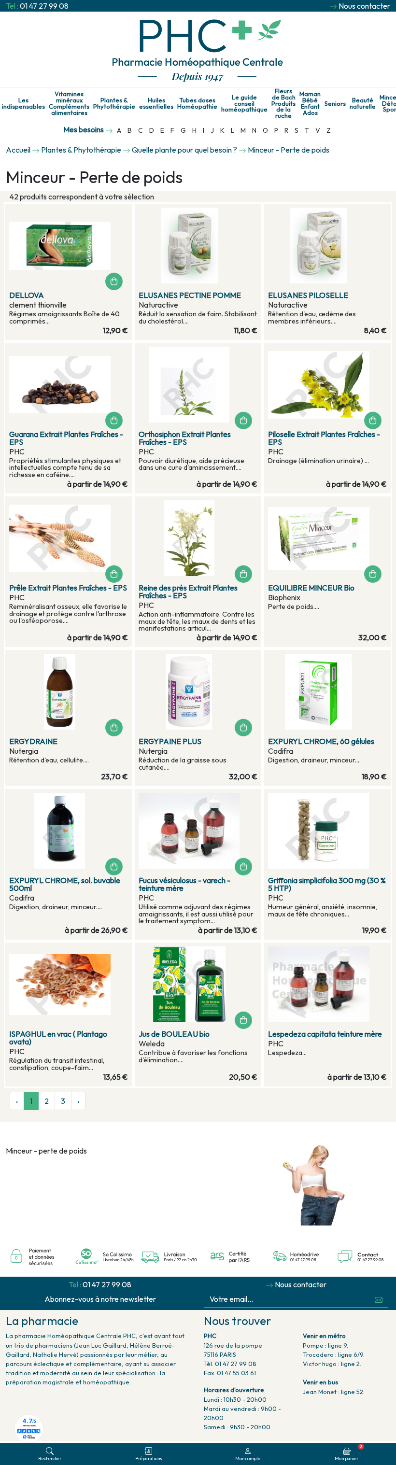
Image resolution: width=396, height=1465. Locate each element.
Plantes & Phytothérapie (114, 103)
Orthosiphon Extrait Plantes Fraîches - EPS (185, 438)
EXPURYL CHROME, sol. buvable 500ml (64, 884)
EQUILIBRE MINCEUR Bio (311, 587)
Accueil (18, 150)
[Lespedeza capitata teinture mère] (327, 984)
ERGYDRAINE (33, 741)
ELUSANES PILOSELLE (308, 295)
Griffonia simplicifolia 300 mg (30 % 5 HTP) (327, 884)
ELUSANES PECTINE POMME (190, 295)
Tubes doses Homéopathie (197, 103)
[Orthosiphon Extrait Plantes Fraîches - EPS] (198, 385)
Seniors (335, 103)
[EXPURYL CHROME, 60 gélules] (327, 692)
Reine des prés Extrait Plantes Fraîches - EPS (188, 591)
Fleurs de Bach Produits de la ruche (283, 103)
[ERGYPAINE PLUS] (198, 692)
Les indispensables (23, 103)
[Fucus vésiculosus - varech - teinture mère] (198, 831)
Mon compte (247, 1458)
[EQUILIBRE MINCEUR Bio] (327, 538)
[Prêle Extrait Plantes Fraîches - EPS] (68, 538)
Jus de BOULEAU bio (174, 1034)
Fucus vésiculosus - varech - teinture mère (184, 884)
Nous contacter (364, 6)
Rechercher (49, 1458)
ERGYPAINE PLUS (170, 741)
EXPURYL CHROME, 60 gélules (321, 741)
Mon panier (348, 1452)
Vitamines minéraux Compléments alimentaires (69, 103)
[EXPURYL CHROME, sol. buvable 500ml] (68, 831)
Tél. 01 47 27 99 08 (230, 1363)
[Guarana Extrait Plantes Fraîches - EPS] (68, 385)
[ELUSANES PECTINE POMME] (198, 245)
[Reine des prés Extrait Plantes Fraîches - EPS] (198, 538)
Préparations (148, 1458)
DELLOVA (26, 295)
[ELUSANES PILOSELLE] (327, 245)
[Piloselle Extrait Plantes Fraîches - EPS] (327, 385)
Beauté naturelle (363, 103)
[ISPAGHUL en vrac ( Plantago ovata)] (68, 984)
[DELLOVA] (68, 245)
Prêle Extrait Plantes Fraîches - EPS (68, 587)
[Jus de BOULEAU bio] (198, 984)
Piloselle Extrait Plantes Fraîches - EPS (324, 438)
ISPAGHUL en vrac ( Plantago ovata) (58, 1037)
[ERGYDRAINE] (68, 692)
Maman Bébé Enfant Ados (310, 103)
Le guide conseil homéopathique (244, 103)
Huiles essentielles (156, 103)
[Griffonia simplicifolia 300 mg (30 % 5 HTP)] (327, 831)
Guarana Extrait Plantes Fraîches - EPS (66, 438)
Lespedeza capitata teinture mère (325, 1034)
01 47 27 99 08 (44, 6)
